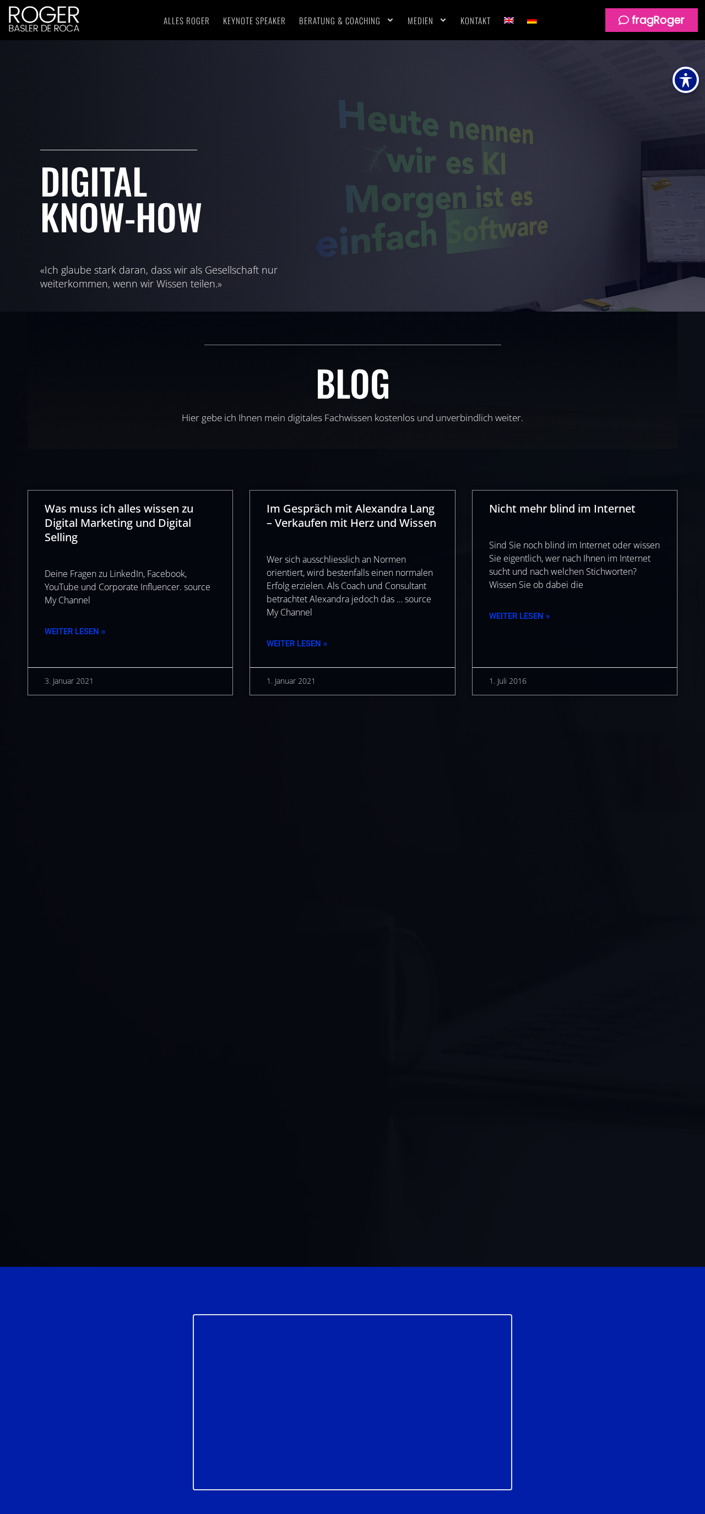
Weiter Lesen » (75, 631)
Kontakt (475, 20)
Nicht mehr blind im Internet (562, 508)
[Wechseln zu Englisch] (508, 20)
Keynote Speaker (254, 20)
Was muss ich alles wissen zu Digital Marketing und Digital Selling (119, 522)
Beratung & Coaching (340, 20)
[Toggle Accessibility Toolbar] (686, 80)
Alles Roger (187, 20)
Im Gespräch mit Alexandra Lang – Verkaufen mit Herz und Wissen (351, 515)
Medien (420, 20)
